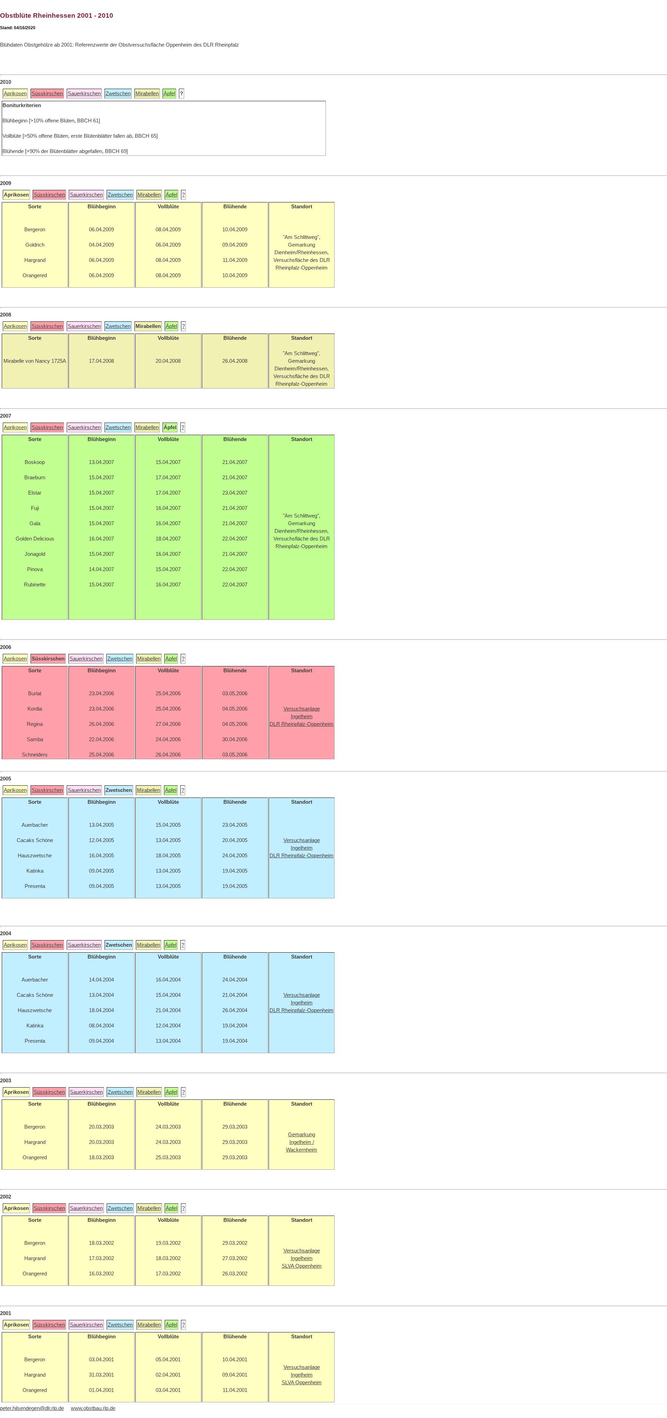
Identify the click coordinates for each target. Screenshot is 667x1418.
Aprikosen (15, 93)
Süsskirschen (47, 93)
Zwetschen (118, 93)
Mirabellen (147, 93)
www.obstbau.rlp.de (93, 1408)
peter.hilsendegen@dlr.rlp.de (32, 1408)
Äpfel (169, 93)
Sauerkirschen (84, 93)
